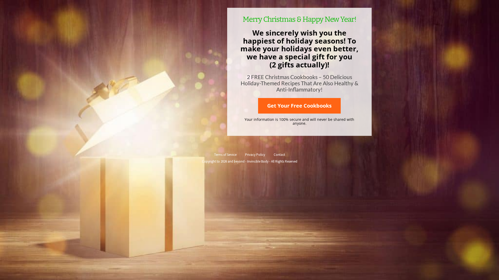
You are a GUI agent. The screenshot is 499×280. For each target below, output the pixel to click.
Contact (279, 154)
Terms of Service (225, 154)
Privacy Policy (255, 154)
